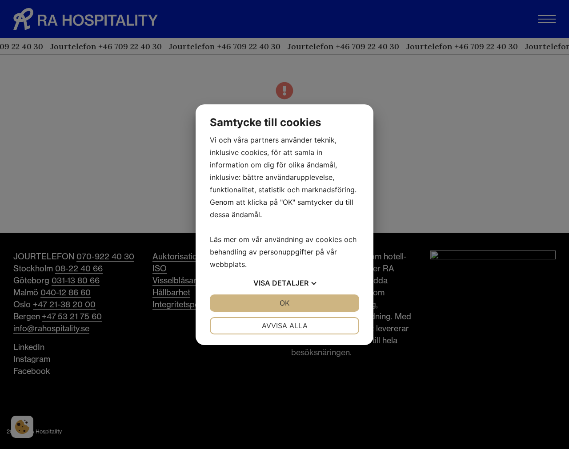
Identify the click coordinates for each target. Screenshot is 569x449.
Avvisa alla (285, 325)
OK (284, 302)
